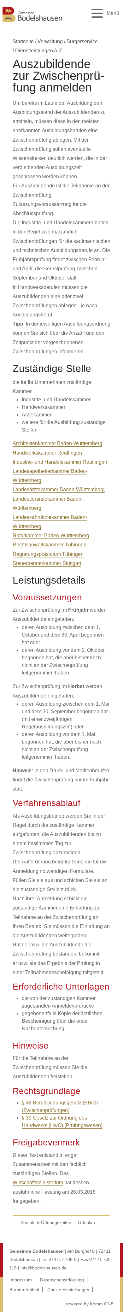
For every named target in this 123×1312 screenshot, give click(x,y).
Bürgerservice (82, 41)
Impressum (20, 1279)
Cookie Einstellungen (68, 1289)
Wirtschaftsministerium (38, 1182)
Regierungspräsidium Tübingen (48, 554)
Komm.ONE (102, 1303)
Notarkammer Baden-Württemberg (51, 535)
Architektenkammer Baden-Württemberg (57, 443)
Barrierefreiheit (24, 1289)
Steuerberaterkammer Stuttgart (47, 563)
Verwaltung (50, 41)
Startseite (23, 41)
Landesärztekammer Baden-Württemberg (59, 489)
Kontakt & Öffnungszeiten (45, 1222)
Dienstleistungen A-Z (38, 50)
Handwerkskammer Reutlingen (47, 453)
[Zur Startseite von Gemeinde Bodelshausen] (32, 23)
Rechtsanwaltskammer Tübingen (49, 544)
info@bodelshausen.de (43, 1267)
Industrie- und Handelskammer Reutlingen (60, 462)
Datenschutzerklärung (62, 1279)
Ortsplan (86, 1222)
